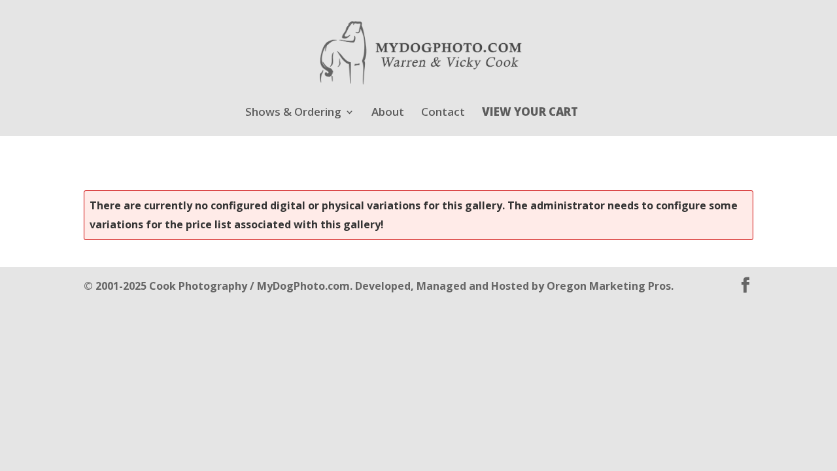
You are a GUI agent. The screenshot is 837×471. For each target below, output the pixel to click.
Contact (443, 113)
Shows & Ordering (293, 113)
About (387, 113)
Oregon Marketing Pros (609, 286)
